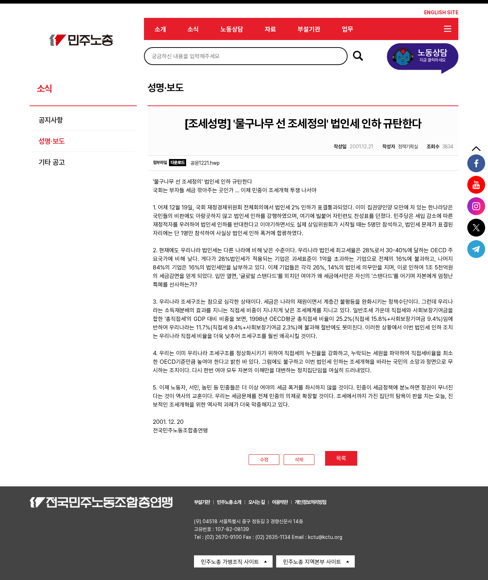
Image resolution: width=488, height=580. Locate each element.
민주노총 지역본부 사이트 (312, 562)
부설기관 (309, 29)
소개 (160, 29)
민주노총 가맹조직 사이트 (230, 562)
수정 (264, 459)
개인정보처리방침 (310, 502)
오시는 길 (256, 502)
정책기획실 (400, 146)
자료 (270, 29)
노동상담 (231, 29)
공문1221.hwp (205, 163)
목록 (341, 458)
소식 (193, 29)
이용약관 (280, 502)
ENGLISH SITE (441, 12)
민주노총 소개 (229, 502)
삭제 (299, 459)
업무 (347, 29)
